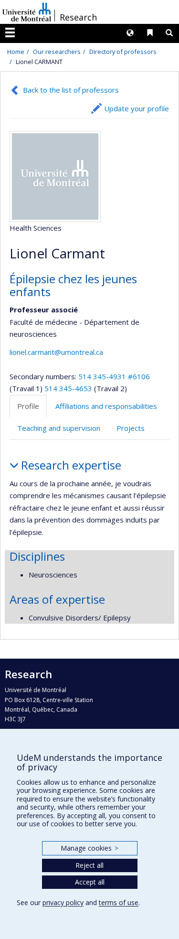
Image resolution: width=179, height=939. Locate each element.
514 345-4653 (69, 388)
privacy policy (63, 902)
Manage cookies (89, 848)
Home (15, 51)
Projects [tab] (130, 428)
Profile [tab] (28, 406)
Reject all (89, 865)
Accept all (90, 881)
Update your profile (136, 108)
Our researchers (57, 51)
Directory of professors (123, 51)
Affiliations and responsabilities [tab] (106, 406)
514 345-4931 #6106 (114, 376)
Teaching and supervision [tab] (58, 428)
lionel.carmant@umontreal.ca (56, 352)
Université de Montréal (26, 11)
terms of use (118, 902)
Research (78, 17)
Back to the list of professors (71, 90)
